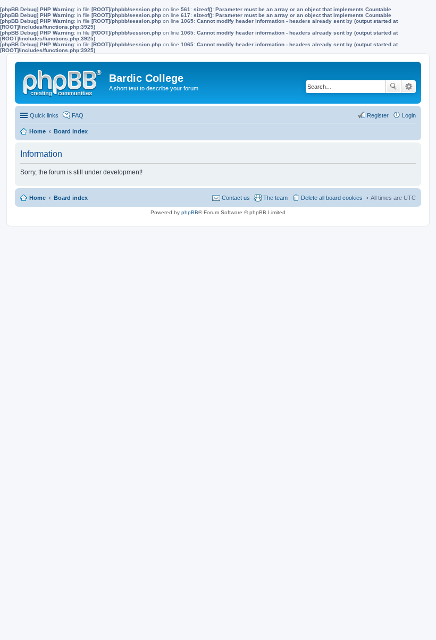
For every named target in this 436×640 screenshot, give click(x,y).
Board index (71, 198)
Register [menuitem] (378, 115)
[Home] (63, 80)
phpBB (189, 212)
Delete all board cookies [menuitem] (332, 198)
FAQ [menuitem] (77, 115)
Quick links (44, 115)
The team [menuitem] (275, 198)
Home (37, 198)
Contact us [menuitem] (236, 198)
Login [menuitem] (409, 115)
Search (393, 86)
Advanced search (408, 86)
